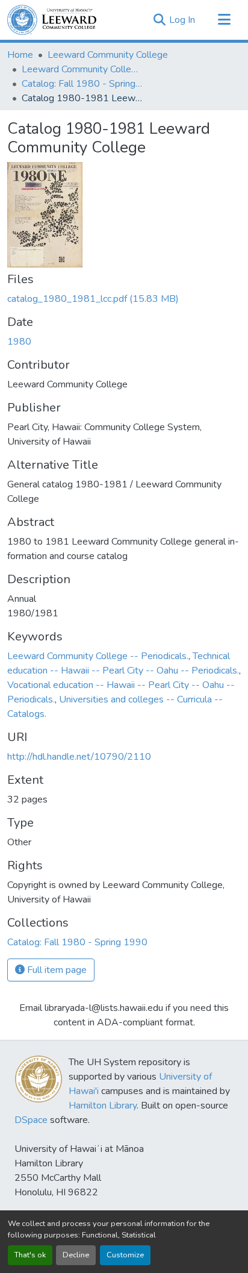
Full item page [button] (56, 970)
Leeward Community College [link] (108, 54)
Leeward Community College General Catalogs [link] (82, 69)
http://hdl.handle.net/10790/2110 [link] (79, 756)
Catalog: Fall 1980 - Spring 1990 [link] (82, 83)
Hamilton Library (103, 1105)
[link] (124, 299)
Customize (125, 1255)
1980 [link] (19, 341)
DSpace (31, 1120)
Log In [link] (182, 20)
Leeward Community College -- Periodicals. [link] (97, 656)
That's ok (30, 1255)
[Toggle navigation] (224, 19)
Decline (76, 1255)
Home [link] (20, 54)
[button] (51, 20)
